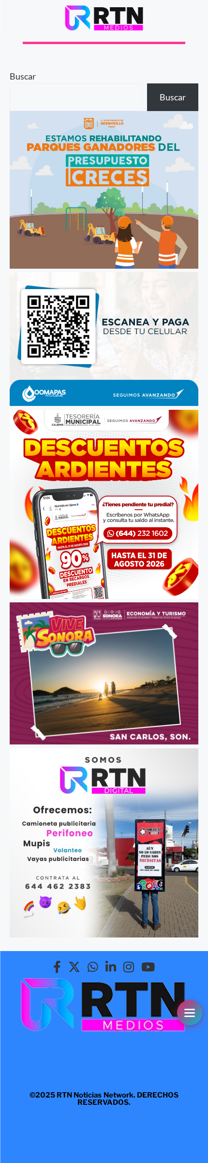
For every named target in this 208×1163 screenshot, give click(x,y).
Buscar (23, 76)
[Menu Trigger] (189, 1012)
